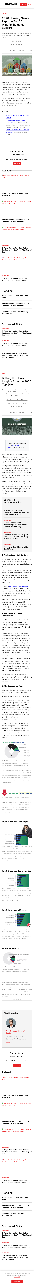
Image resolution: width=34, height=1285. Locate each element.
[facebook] (11, 50)
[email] (23, 50)
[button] (3, 4)
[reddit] (20, 50)
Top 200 (4, 13)
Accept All (17, 1281)
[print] (31, 50)
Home (3, 373)
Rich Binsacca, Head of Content (17, 400)
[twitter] (17, 50)
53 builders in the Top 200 (18, 586)
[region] (17, 1278)
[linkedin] (14, 50)
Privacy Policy (17, 1277)
